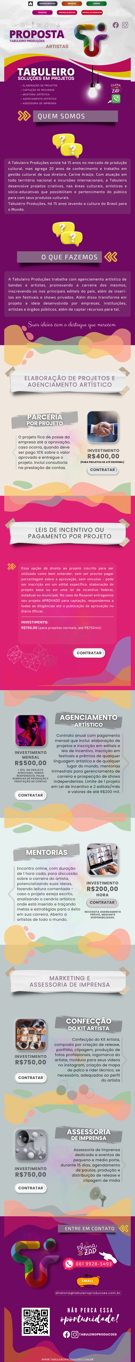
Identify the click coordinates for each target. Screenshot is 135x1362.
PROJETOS (42, 12)
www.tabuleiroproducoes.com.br (68, 1359)
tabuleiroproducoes (98, 1334)
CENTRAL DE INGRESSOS (92, 12)
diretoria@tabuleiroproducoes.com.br (88, 1293)
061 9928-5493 (94, 1263)
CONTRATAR (102, 470)
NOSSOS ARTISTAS (47, 4)
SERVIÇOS (72, 4)
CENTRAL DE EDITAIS (67, 12)
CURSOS (96, 4)
